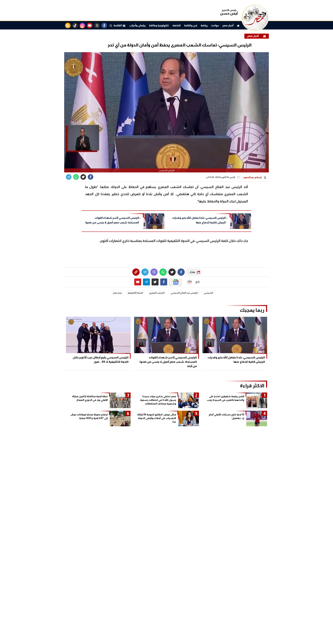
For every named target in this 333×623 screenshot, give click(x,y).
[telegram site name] (146, 281)
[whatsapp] (136, 272)
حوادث (215, 25)
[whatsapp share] (76, 177)
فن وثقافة (190, 25)
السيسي (208, 293)
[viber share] (68, 177)
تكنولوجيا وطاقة (159, 25)
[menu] (111, 25)
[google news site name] (175, 281)
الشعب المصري (157, 293)
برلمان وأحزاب (137, 25)
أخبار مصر (227, 25)
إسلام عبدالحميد (252, 177)
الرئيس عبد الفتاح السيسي (184, 293)
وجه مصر (117, 293)
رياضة (204, 25)
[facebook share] (90, 177)
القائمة (118, 25)
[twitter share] (83, 177)
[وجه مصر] (255, 29)
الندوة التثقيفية (135, 293)
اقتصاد (176, 25)
